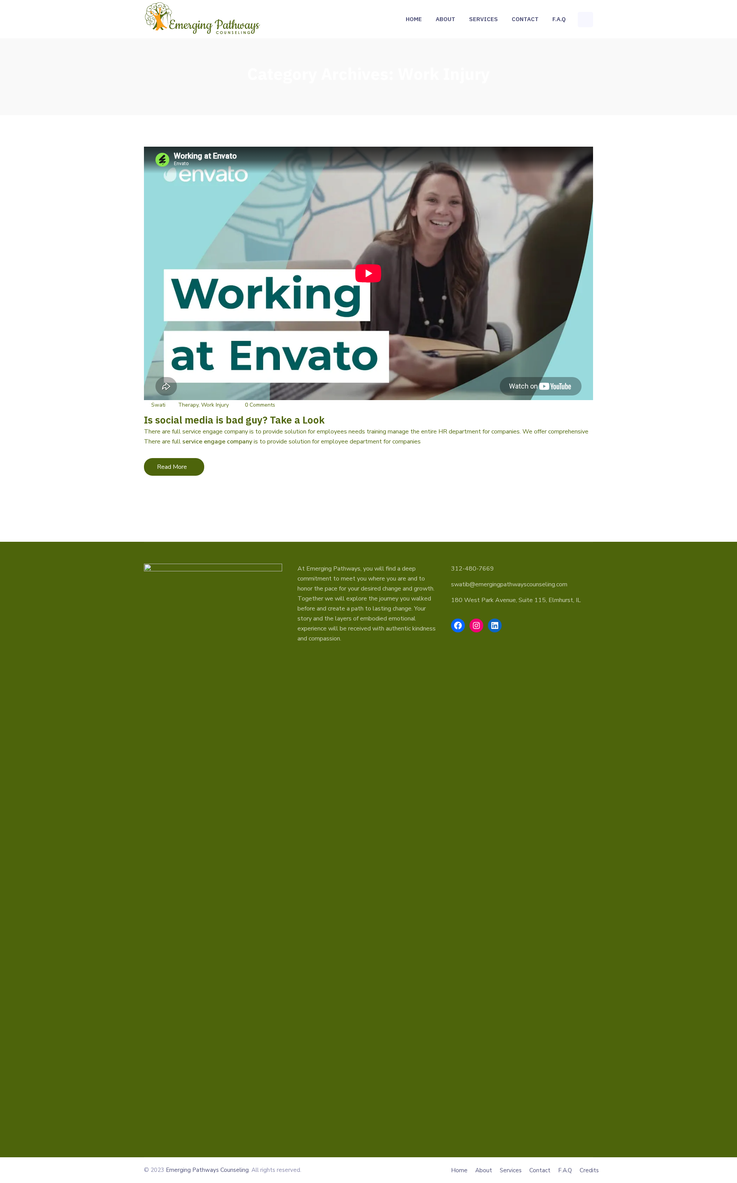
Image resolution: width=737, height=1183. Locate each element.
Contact (525, 19)
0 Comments (260, 405)
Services (483, 19)
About (445, 19)
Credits (589, 1170)
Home (414, 19)
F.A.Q (559, 19)
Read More (180, 469)
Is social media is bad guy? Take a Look (234, 419)
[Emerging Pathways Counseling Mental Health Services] (202, 19)
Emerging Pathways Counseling (207, 1170)
